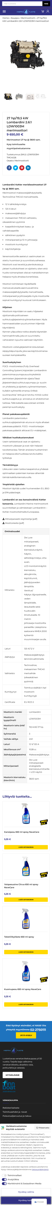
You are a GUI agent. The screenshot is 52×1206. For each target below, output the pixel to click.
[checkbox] (11, 1175)
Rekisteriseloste (11, 1108)
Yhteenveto (43, 1128)
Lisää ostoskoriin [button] (26, 847)
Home (6, 18)
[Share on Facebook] (9, 167)
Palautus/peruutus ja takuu (17, 1116)
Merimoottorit (28, 18)
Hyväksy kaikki (26, 1200)
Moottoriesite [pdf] (14, 523)
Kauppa (15, 18)
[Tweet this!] (15, 167)
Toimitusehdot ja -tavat (15, 1112)
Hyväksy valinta (26, 1192)
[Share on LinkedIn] (28, 167)
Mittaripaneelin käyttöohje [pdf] (21, 519)
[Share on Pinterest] (21, 167)
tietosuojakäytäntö (40, 1169)
